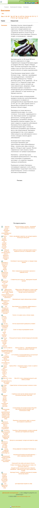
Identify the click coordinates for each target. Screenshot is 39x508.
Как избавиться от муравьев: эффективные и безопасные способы (24, 307)
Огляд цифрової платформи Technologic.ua (24, 449)
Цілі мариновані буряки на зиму (23, 483)
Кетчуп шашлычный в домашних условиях (23, 323)
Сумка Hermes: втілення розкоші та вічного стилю (23, 385)
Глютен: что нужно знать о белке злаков (23, 315)
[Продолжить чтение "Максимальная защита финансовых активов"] (5, 304)
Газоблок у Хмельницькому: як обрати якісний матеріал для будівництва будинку (25, 431)
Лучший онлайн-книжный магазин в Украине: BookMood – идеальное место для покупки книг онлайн (23, 469)
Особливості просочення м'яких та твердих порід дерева (24, 261)
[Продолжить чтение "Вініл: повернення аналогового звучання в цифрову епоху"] (5, 278)
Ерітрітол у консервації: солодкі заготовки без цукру (24, 440)
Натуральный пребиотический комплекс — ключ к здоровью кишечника (24, 455)
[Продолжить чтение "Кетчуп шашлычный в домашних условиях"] (5, 328)
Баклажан (4, 25)
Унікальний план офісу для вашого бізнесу (23, 463)
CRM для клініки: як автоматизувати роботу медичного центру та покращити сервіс (25, 250)
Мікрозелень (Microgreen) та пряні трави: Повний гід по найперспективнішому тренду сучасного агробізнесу (26, 291)
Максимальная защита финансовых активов (24, 299)
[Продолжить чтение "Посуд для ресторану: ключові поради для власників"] (4, 346)
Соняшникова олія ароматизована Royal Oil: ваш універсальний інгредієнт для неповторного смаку (25, 409)
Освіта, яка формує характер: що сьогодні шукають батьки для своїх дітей (23, 237)
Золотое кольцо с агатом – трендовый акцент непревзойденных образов (25, 227)
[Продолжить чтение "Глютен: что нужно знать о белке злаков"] (4, 322)
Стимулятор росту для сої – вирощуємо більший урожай (24, 280)
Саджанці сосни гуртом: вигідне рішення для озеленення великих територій (24, 394)
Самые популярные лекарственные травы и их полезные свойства (23, 465)
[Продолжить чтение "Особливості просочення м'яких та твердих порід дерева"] (5, 269)
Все (3, 13)
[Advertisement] (12, 202)
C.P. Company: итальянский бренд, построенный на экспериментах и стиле (24, 355)
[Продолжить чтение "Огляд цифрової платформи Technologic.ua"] (5, 453)
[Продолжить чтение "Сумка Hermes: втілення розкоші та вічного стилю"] (4, 392)
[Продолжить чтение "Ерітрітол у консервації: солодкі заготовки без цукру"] (5, 447)
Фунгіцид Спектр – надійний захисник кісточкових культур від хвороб (23, 473)
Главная (6, 7)
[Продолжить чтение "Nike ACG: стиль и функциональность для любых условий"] (7, 383)
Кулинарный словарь (16, 7)
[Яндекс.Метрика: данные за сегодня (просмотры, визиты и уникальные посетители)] (15, 507)
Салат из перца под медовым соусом (23, 329)
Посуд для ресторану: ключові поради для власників (23, 338)
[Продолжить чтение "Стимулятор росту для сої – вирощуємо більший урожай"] (5, 287)
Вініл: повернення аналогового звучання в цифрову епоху (23, 271)
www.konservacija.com (23, 496)
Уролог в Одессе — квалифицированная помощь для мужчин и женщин (26, 348)
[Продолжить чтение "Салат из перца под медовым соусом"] (4, 336)
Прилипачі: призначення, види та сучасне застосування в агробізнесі (24, 421)
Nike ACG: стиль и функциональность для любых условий (25, 379)
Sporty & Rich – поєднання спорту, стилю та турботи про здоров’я (23, 366)
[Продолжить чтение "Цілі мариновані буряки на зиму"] (5, 488)
